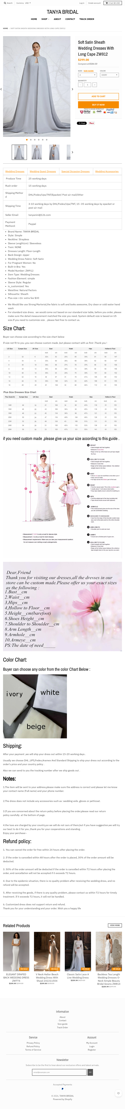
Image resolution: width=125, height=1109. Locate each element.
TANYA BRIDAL (62, 12)
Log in (81, 3)
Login (92, 1046)
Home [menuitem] (34, 19)
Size (86, 71)
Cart (114, 3)
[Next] (72, 89)
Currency (20, 3)
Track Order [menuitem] (86, 19)
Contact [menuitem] (70, 19)
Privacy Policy (33, 1043)
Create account (94, 3)
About (62, 1017)
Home (5, 28)
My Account (91, 1043)
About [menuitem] (57, 19)
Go (90, 1072)
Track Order (62, 1027)
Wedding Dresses (14, 171)
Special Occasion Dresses (75, 171)
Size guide (89, 71)
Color (102, 71)
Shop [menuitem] (44, 19)
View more (115, 925)
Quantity (82, 81)
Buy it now (98, 104)
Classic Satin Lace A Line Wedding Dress (78, 976)
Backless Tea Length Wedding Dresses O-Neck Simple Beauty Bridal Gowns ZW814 (108, 979)
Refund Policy (33, 1046)
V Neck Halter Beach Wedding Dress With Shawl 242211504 (47, 977)
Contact (62, 1020)
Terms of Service (33, 1049)
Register (92, 1049)
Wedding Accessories (107, 171)
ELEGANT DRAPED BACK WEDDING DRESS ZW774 (16, 977)
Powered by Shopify (62, 1099)
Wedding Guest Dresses (43, 171)
